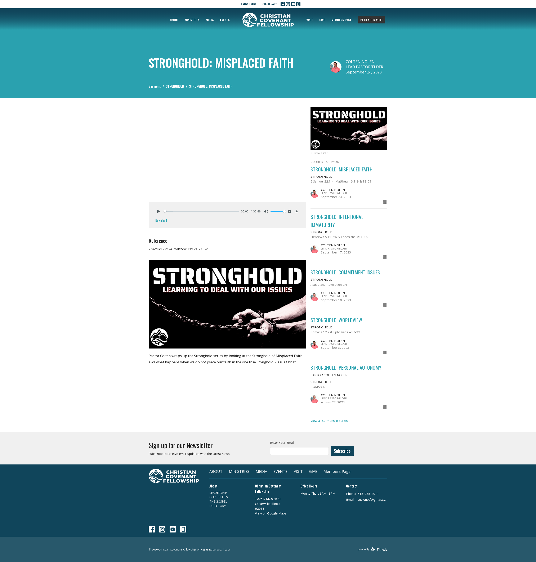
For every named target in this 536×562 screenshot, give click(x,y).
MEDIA (210, 19)
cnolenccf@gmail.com (373, 499)
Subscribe (342, 451)
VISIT (309, 19)
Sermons (155, 86)
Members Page (341, 19)
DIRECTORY (217, 506)
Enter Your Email (282, 442)
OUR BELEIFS (218, 497)
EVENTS (225, 19)
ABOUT (174, 19)
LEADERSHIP (218, 493)
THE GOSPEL (218, 501)
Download (161, 220)
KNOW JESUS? (248, 4)
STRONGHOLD (175, 86)
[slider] (201, 211)
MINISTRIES (192, 19)
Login (228, 549)
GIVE (322, 19)
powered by (370, 553)
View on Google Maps (270, 513)
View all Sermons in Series (329, 420)
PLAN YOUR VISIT (371, 19)
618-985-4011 (269, 4)
